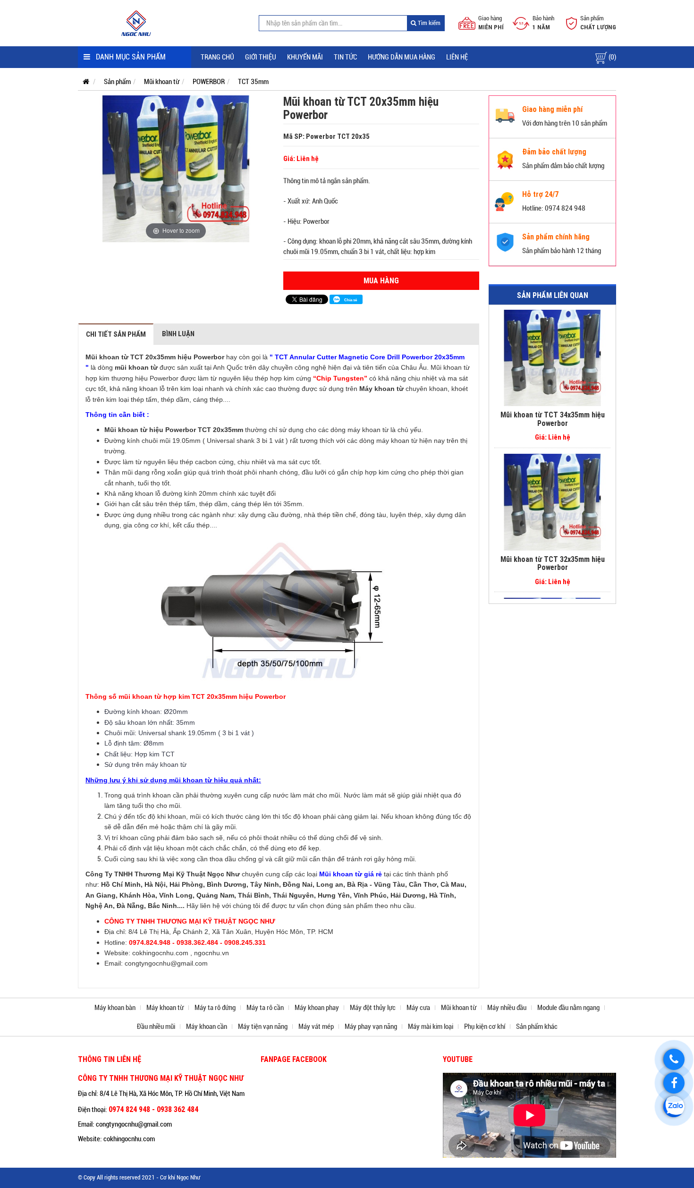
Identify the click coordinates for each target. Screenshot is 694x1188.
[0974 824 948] (674, 1059)
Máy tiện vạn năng (263, 1026)
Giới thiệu (260, 57)
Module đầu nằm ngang (568, 1007)
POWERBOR (209, 81)
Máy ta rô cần (265, 1007)
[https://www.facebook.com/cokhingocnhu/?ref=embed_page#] (674, 1083)
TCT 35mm (253, 81)
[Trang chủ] (83, 81)
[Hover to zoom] (176, 168)
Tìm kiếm (428, 22)
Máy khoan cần (206, 1026)
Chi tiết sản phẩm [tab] (116, 334)
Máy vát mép (316, 1026)
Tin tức (345, 57)
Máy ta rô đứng (215, 1007)
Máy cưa (418, 1007)
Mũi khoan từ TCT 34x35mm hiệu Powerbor (552, 419)
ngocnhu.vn (211, 953)
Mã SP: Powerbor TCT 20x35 (326, 136)
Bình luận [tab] (178, 333)
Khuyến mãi (305, 57)
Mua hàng (381, 280)
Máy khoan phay (317, 1007)
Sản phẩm (117, 81)
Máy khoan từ (165, 1007)
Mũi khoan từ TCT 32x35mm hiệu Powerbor (552, 563)
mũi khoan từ (136, 367)
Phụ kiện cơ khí (484, 1026)
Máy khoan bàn (114, 1007)
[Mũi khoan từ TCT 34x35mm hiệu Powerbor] (552, 357)
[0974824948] (674, 1106)
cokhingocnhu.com (160, 953)
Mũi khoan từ (161, 81)
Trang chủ (217, 57)
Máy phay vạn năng (371, 1026)
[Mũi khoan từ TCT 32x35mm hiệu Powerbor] (552, 502)
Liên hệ (457, 57)
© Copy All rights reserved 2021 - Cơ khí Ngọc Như (139, 1177)
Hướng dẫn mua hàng (401, 57)
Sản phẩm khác (537, 1026)
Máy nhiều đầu (506, 1007)
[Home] (137, 22)
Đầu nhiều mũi (156, 1026)
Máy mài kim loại (430, 1026)
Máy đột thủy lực (373, 1007)
